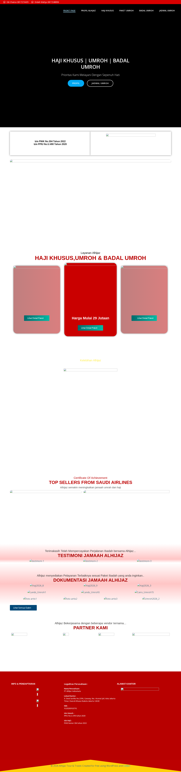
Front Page (69, 10)
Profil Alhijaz (88, 10)
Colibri (126, 765)
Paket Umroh (126, 10)
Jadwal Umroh (167, 10)
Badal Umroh (146, 10)
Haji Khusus (107, 10)
